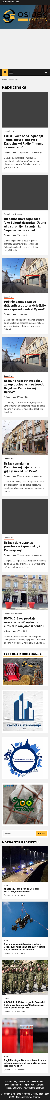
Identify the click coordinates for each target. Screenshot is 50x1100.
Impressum (29, 1084)
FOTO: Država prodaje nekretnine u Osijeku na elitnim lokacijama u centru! (24, 622)
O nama (8, 1081)
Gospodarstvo (9, 131)
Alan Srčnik (23, 235)
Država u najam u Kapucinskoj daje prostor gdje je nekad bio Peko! (22, 467)
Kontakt (39, 1084)
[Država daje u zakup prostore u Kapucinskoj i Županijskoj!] (25, 516)
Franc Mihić (23, 314)
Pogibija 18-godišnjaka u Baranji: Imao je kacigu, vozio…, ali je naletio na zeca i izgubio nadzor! (25, 1063)
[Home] (5, 72)
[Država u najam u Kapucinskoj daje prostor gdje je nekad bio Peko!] (25, 437)
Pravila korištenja (35, 1081)
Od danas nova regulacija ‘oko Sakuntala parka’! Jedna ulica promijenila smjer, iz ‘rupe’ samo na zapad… (25, 224)
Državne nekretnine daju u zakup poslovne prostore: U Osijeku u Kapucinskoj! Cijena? (24, 386)
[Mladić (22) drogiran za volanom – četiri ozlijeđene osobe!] (25, 864)
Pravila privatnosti (13, 1084)
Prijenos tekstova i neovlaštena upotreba (25, 1088)
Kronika (6, 885)
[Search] (46, 72)
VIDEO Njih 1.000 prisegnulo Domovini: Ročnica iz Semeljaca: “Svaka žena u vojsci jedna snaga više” (25, 1005)
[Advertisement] (25, 49)
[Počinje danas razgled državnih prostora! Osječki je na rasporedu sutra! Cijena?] (25, 275)
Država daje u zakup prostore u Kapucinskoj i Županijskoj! (22, 546)
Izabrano (18, 214)
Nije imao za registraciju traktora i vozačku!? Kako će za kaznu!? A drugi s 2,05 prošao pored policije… (24, 947)
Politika (6, 999)
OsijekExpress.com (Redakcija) (30, 152)
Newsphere (21, 1097)
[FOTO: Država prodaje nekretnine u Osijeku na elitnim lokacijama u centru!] (25, 592)
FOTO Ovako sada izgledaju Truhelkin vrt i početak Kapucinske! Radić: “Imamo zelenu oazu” (23, 141)
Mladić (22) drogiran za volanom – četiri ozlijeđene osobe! (22, 890)
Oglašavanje (19, 1081)
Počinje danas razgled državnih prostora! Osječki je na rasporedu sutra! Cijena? (25, 305)
